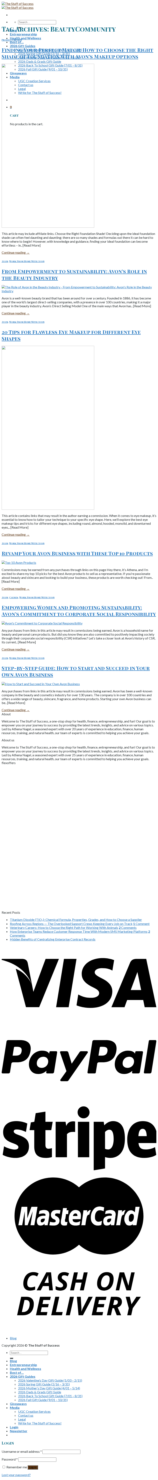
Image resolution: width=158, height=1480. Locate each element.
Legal (22, 1419)
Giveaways (18, 1404)
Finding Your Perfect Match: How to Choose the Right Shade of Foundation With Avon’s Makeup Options (77, 53)
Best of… (17, 42)
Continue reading (16, 252)
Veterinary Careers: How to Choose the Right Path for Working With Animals (64, 927)
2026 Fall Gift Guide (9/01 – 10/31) (43, 1400)
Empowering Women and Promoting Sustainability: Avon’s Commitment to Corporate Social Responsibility (79, 610)
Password (10, 1459)
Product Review (12, 39)
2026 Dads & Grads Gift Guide (39, 61)
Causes (13, 597)
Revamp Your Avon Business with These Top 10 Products (77, 553)
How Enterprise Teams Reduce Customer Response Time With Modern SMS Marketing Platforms (79, 931)
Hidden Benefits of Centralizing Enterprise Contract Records (52, 939)
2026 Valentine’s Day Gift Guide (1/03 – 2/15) (50, 1380)
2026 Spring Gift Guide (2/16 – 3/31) (44, 1384)
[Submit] (11, 1358)
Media (15, 1407)
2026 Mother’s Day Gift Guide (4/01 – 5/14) (49, 1388)
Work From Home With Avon (26, 261)
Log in (32, 1467)
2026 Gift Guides (22, 46)
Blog (13, 1338)
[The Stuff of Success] (18, 5)
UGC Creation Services (34, 1411)
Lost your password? (16, 1475)
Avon (5, 261)
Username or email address (22, 1451)
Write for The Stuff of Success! (40, 1423)
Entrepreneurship (23, 34)
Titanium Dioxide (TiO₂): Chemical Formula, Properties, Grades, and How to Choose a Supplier (76, 919)
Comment (141, 924)
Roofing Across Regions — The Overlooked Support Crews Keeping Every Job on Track (71, 924)
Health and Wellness (25, 38)
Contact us (25, 1415)
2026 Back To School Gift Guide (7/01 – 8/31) (50, 1396)
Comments (128, 927)
